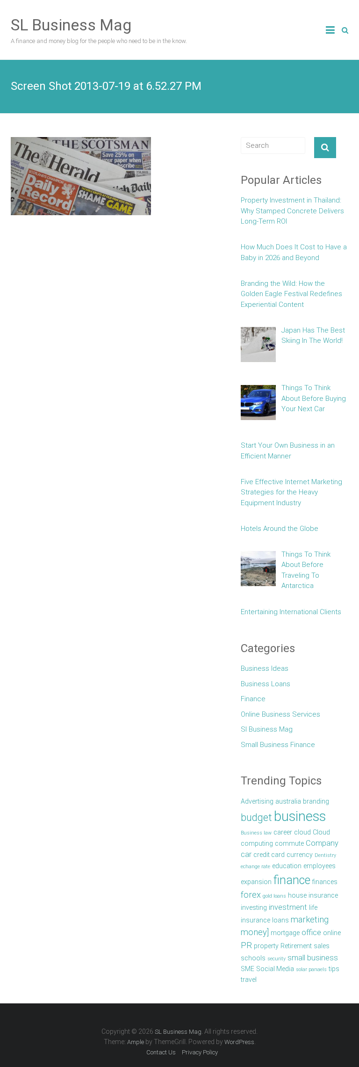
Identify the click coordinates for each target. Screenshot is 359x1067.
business (300, 816)
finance (291, 880)
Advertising (257, 801)
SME (247, 969)
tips (334, 969)
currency (300, 854)
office (311, 932)
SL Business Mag (71, 24)
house (297, 895)
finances (324, 882)
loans (280, 920)
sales (322, 946)
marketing (310, 920)
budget (256, 817)
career (282, 832)
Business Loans (265, 684)
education (287, 866)
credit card (269, 854)
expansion (256, 882)
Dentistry (325, 855)
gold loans (274, 896)
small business (312, 957)
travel (249, 979)
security (276, 959)
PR (246, 945)
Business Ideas (264, 668)
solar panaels (311, 969)
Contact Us (161, 1052)
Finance (253, 699)
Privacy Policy (200, 1052)
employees (319, 866)
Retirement (296, 946)
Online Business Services (280, 714)
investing (254, 907)
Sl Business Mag (267, 729)
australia (288, 801)
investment (288, 907)
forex (251, 895)
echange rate (255, 867)
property (266, 946)
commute (289, 843)
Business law (256, 833)
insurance (323, 895)
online (332, 932)
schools (253, 958)
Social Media (275, 969)
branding (316, 801)
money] (255, 932)
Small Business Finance (278, 744)
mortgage (285, 932)
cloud (302, 832)
